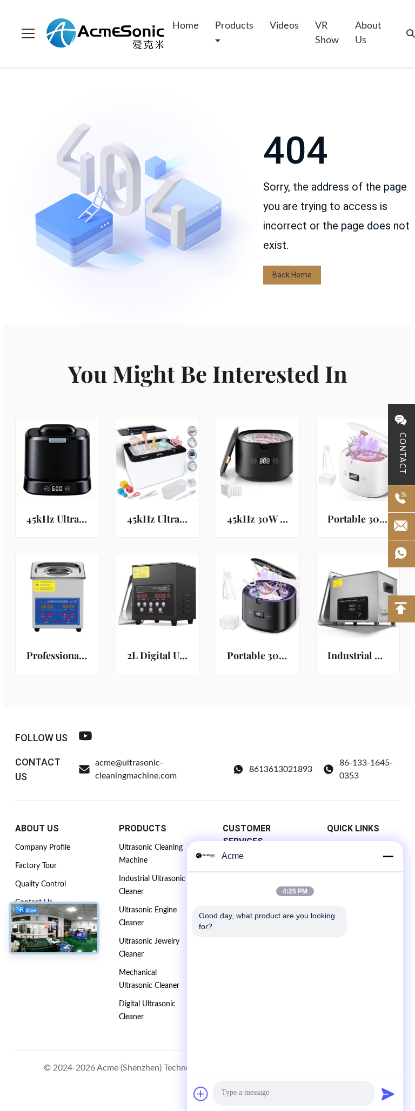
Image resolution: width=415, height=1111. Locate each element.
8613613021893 (280, 769)
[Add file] (201, 1094)
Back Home (292, 274)
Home (185, 26)
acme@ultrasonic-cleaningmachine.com (136, 769)
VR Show (327, 33)
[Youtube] (85, 738)
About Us (368, 33)
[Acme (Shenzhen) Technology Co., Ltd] (104, 33)
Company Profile (42, 847)
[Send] (388, 1094)
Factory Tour (36, 866)
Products (234, 26)
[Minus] (387, 856)
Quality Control (40, 884)
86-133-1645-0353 (366, 769)
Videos (284, 26)
